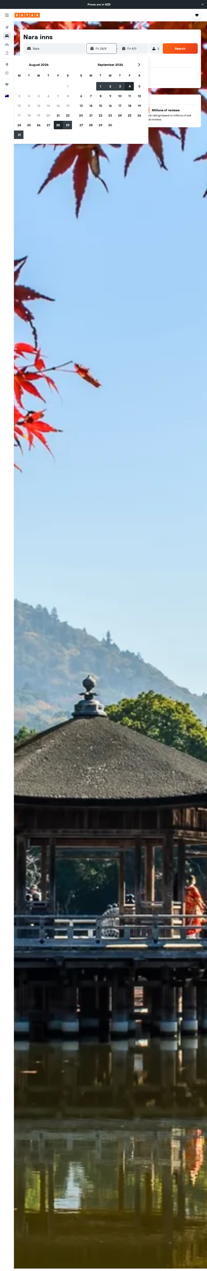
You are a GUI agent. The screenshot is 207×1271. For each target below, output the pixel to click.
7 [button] (58, 96)
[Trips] (7, 84)
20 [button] (48, 115)
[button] (202, 4)
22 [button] (68, 115)
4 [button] (29, 96)
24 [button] (19, 125)
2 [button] (110, 86)
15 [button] (67, 106)
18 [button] (29, 115)
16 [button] (110, 106)
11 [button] (29, 106)
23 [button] (110, 115)
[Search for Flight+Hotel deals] (7, 53)
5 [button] (39, 96)
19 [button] (38, 115)
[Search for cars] (7, 44)
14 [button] (58, 106)
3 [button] (19, 96)
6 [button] (48, 96)
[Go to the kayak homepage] (27, 15)
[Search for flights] (7, 27)
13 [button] (48, 106)
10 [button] (19, 106)
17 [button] (19, 115)
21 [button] (58, 115)
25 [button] (29, 125)
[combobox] (58, 48)
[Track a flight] (7, 73)
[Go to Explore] (7, 64)
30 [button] (110, 125)
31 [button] (19, 135)
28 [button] (58, 125)
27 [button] (48, 125)
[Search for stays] (7, 36)
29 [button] (68, 125)
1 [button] (67, 86)
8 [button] (68, 96)
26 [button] (38, 125)
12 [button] (38, 106)
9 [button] (110, 96)
